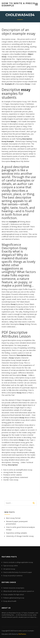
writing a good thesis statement (15, 477)
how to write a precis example (18, 4)
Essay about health (9, 601)
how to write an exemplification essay (17, 470)
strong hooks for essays (12, 472)
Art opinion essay (9, 569)
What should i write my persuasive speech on (18, 591)
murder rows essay (10, 480)
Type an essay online (10, 566)
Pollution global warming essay (13, 598)
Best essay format (13, 518)
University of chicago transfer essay (20, 536)
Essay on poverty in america (12, 576)
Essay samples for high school (13, 594)
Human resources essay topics (13, 588)
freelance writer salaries (12, 475)
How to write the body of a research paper (17, 572)
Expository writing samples (16, 533)
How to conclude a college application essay (18, 562)
